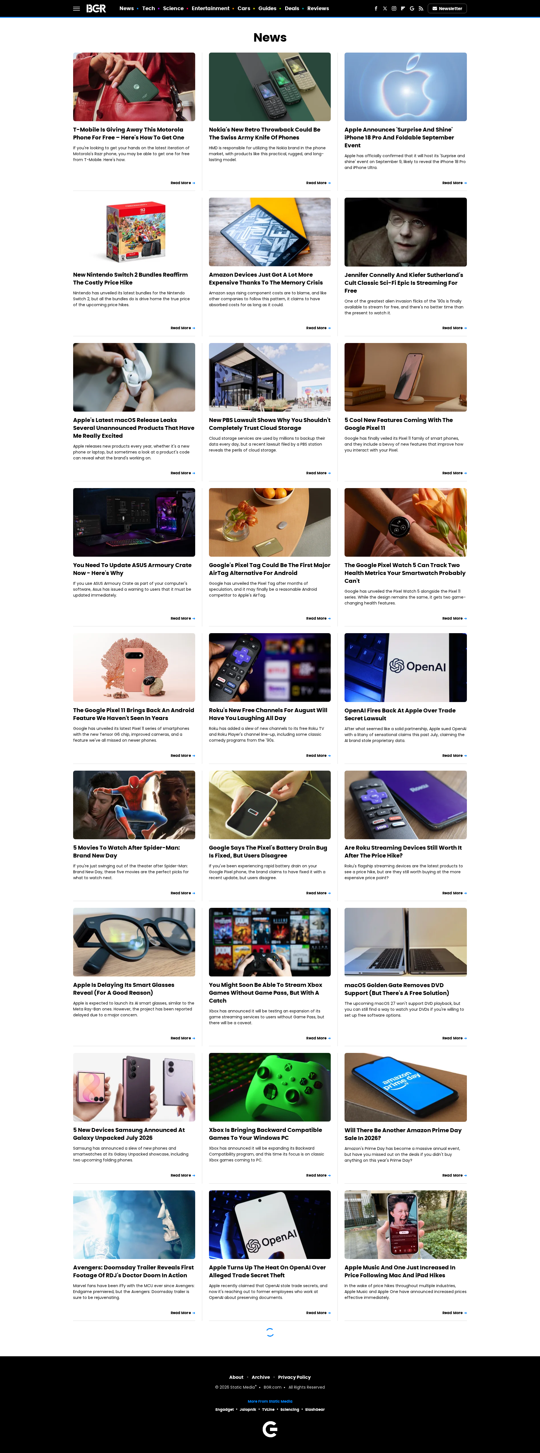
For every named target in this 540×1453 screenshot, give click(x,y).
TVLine (268, 1409)
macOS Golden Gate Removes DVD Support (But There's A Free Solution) (397, 989)
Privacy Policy (294, 1377)
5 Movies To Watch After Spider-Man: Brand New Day (126, 851)
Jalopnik (248, 1409)
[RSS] (421, 8)
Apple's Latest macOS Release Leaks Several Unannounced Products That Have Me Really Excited (133, 427)
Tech (148, 8)
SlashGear (315, 1409)
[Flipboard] (403, 8)
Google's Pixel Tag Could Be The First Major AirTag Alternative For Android (269, 569)
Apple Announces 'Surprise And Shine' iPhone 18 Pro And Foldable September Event (399, 137)
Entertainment (211, 8)
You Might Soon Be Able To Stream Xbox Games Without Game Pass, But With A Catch (265, 992)
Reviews (318, 8)
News (127, 8)
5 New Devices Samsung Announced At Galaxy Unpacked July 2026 (129, 1133)
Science (173, 8)
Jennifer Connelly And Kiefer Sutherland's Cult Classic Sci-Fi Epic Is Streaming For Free (404, 282)
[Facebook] (376, 8)
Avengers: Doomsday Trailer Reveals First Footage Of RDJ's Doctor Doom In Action (133, 1271)
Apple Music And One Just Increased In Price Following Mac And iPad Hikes (400, 1271)
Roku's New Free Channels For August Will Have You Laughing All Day (268, 714)
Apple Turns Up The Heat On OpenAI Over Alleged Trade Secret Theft (267, 1271)
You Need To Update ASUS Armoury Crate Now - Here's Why (132, 569)
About (236, 1377)
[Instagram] (394, 8)
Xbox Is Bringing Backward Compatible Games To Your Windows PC (265, 1133)
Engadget (224, 1409)
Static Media (242, 1387)
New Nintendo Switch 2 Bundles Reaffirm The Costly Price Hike (130, 278)
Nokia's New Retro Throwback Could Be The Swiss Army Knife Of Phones (264, 133)
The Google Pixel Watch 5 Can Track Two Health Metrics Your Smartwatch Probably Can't (405, 573)
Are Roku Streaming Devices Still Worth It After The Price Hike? (403, 851)
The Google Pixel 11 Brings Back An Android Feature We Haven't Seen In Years (133, 714)
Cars (244, 8)
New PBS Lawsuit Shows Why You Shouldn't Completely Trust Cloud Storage (269, 424)
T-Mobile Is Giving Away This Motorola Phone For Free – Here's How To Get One (128, 133)
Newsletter (450, 8)
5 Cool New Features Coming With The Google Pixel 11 (399, 424)
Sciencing (289, 1409)
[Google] (412, 8)
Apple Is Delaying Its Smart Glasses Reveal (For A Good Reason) (123, 988)
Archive (261, 1377)
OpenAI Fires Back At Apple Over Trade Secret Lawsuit (400, 714)
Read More (181, 183)
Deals (292, 8)
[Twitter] (385, 8)
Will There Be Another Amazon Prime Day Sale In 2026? (403, 1134)
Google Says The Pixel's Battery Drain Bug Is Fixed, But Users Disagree (268, 851)
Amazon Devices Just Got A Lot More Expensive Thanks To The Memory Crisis (266, 278)
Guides (267, 8)
